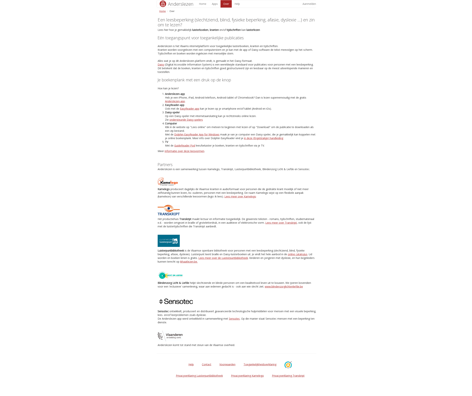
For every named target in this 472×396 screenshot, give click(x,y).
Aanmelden (309, 4)
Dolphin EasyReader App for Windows (196, 134)
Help (237, 4)
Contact (206, 364)
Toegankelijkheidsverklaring (260, 364)
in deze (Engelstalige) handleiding (263, 138)
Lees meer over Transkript (281, 222)
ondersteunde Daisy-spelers (186, 119)
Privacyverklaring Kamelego (247, 375)
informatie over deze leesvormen (184, 151)
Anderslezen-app (175, 101)
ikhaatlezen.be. (189, 261)
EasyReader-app (189, 108)
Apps (215, 4)
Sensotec (234, 318)
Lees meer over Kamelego (240, 196)
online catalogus (297, 254)
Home (202, 4)
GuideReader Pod (184, 145)
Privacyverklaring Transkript (288, 375)
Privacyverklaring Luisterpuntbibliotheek (199, 375)
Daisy (161, 64)
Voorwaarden (227, 364)
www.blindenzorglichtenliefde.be (284, 286)
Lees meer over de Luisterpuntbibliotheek (223, 258)
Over (226, 4)
